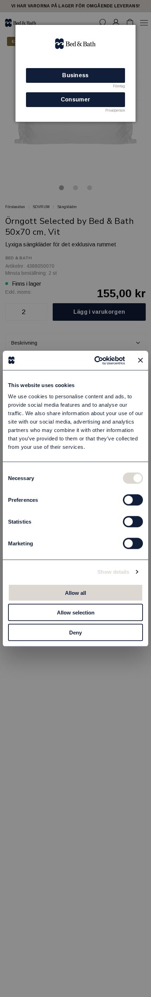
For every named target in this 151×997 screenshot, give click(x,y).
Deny (75, 632)
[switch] (133, 499)
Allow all (75, 593)
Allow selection (75, 613)
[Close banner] (140, 360)
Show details (113, 572)
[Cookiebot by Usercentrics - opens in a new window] (95, 360)
